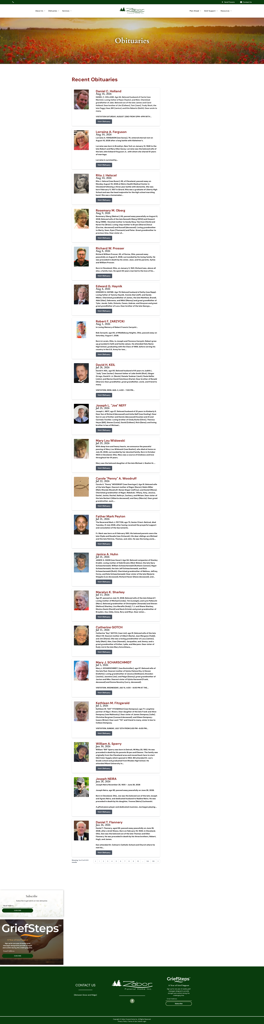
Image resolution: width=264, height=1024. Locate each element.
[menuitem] (40, 11)
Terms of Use (132, 1021)
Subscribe (179, 1004)
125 (153, 861)
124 (148, 861)
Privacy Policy (122, 1021)
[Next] (158, 861)
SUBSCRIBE (17, 910)
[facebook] (132, 1001)
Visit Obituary (104, 121)
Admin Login (142, 1021)
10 (138, 861)
